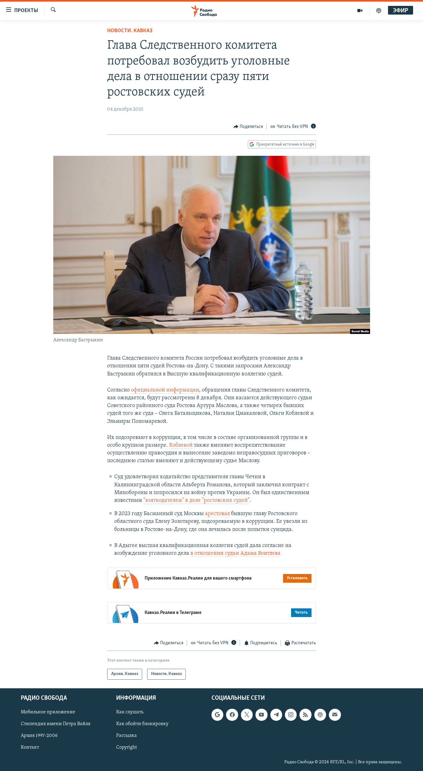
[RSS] (305, 715)
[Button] (248, 127)
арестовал (217, 514)
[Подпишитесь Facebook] (232, 715)
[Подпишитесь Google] (217, 715)
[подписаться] (335, 715)
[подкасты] (378, 10)
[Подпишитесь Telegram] (276, 715)
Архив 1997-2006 (39, 735)
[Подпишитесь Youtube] (261, 715)
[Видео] (360, 10)
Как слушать (129, 712)
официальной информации (165, 390)
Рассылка (126, 735)
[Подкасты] (320, 715)
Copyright (126, 747)
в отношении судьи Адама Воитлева (235, 553)
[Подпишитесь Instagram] (291, 715)
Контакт (30, 747)
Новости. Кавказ (129, 31)
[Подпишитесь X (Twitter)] (247, 715)
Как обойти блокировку (142, 723)
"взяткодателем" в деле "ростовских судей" (196, 500)
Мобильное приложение (48, 712)
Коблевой (181, 445)
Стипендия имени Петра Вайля (55, 723)
